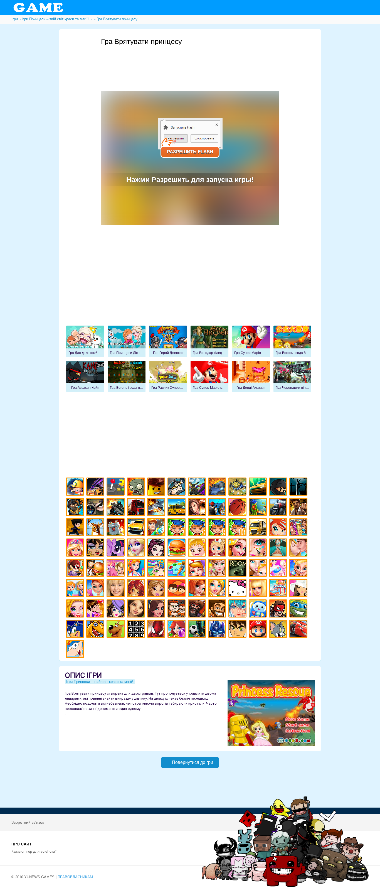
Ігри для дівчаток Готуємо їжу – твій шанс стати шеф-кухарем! (177, 548)
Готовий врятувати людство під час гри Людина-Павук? (157, 630)
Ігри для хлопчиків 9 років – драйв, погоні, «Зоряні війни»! (218, 528)
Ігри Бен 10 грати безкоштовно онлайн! (238, 630)
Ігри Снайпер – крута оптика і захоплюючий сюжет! (96, 508)
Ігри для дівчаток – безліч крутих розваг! (157, 609)
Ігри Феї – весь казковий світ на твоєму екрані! (218, 569)
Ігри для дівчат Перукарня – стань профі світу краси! (157, 569)
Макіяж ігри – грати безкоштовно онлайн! (259, 548)
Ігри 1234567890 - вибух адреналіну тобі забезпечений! (137, 630)
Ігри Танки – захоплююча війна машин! (218, 487)
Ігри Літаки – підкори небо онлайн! (157, 508)
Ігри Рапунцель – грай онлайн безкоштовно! (238, 548)
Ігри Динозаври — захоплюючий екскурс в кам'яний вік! (96, 630)
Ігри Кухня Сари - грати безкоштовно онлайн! (76, 569)
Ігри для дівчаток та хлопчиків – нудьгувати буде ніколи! (177, 589)
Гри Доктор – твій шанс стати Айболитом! (198, 569)
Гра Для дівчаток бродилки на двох (85, 341)
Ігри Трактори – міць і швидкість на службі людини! (279, 508)
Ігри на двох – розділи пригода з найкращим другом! (177, 609)
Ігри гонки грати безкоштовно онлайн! (96, 487)
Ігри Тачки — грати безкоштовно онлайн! (299, 630)
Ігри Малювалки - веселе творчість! (177, 569)
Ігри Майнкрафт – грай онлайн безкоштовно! (76, 487)
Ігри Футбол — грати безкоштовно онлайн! (198, 630)
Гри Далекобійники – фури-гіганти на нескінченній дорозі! (137, 508)
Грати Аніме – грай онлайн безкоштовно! (238, 609)
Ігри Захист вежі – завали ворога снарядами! (116, 528)
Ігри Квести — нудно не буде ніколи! (259, 508)
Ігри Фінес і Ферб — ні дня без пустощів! (76, 650)
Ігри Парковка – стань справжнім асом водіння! (137, 528)
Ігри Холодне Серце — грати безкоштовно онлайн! (137, 548)
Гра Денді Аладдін (251, 376)
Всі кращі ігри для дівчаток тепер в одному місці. (299, 589)
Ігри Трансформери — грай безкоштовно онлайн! (218, 630)
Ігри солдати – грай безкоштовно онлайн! (76, 508)
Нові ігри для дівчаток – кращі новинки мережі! (198, 589)
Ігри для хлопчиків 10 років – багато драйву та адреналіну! (238, 528)
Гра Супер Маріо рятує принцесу (209, 376)
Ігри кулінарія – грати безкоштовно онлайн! (96, 569)
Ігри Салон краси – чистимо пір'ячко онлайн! (76, 609)
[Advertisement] (202, 61)
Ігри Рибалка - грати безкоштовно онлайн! (218, 508)
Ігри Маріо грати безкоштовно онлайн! (259, 630)
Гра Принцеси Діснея (126, 341)
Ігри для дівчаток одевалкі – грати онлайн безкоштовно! (299, 528)
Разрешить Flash (190, 151)
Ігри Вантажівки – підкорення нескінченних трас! (259, 528)
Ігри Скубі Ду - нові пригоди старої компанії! (116, 630)
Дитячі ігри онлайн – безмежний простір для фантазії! (259, 609)
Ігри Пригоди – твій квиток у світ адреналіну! (198, 508)
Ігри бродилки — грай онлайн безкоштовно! (279, 609)
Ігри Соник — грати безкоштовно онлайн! (76, 630)
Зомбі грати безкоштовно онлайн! (137, 487)
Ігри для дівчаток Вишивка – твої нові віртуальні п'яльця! (218, 589)
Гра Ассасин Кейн (85, 376)
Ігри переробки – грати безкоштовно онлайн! (116, 569)
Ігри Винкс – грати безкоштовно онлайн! (279, 528)
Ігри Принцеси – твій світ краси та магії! (99, 682)
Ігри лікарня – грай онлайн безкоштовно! (218, 548)
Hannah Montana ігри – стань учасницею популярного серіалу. (116, 589)
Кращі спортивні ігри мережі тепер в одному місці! (76, 528)
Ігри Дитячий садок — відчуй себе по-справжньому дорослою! (76, 589)
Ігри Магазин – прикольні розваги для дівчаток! (279, 589)
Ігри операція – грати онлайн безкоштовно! (279, 548)
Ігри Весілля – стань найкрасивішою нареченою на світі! (299, 569)
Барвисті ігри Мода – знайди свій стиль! (96, 589)
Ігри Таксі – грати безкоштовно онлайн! (177, 508)
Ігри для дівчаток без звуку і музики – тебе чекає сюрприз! (259, 589)
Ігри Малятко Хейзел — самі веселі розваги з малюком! (198, 548)
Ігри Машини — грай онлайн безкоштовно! (259, 487)
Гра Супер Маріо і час (251, 341)
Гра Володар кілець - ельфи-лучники (209, 341)
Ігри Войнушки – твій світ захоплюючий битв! (177, 487)
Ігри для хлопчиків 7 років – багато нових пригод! (177, 528)
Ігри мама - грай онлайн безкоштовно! (259, 569)
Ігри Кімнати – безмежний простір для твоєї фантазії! (238, 569)
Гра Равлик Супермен (168, 376)
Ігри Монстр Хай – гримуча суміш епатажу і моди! (96, 548)
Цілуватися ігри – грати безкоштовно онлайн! (299, 548)
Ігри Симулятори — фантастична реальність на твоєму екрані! (116, 487)
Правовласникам (75, 877)
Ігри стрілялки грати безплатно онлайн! (116, 508)
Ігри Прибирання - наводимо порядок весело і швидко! (137, 569)
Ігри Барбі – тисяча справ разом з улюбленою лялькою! (76, 548)
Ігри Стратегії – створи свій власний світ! (238, 487)
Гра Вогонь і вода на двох (126, 376)
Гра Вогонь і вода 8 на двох (292, 341)
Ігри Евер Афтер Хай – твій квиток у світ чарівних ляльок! (157, 548)
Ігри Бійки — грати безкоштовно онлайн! (198, 487)
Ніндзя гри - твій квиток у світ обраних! (279, 487)
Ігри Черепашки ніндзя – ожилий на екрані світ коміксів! (299, 609)
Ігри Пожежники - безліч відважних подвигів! (157, 528)
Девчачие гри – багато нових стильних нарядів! (116, 609)
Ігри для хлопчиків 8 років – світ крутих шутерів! (198, 528)
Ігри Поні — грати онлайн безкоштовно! (116, 548)
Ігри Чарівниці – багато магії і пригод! (137, 589)
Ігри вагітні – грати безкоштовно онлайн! (279, 569)
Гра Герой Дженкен (168, 341)
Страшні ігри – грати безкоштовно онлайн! (299, 487)
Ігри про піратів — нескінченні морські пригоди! (198, 609)
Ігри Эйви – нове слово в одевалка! (137, 609)
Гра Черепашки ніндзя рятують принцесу (292, 376)
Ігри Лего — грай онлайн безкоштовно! (157, 487)
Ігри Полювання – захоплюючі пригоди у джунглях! (96, 528)
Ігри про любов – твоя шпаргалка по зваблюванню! (96, 609)
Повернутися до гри (192, 762)
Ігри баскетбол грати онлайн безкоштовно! (238, 508)
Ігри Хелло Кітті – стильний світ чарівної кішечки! (238, 589)
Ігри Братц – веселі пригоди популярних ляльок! (157, 589)
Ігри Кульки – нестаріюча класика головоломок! (177, 630)
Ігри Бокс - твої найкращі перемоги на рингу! (299, 508)
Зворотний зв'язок (27, 822)
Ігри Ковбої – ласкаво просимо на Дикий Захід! (218, 609)
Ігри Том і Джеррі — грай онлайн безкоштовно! (279, 630)
